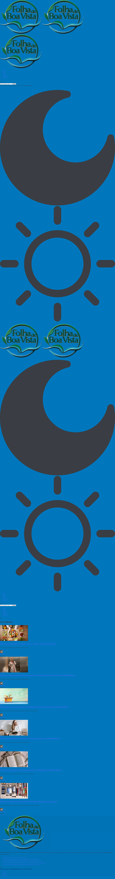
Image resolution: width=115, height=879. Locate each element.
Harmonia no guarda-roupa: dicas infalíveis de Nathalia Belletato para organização (28, 802)
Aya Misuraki (3, 654)
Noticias (1, 641)
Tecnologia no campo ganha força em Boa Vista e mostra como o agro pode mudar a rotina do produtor (24, 862)
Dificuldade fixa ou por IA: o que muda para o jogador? (14, 857)
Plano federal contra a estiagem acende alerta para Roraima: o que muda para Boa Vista (21, 864)
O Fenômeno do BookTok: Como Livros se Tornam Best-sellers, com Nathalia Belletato (29, 738)
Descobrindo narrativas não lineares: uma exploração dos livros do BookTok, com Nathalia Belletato (34, 707)
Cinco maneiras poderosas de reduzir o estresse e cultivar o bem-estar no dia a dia (28, 644)
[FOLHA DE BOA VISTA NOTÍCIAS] (57, 34)
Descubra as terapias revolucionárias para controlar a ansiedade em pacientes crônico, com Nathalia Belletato (37, 675)
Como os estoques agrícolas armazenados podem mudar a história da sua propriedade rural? (22, 861)
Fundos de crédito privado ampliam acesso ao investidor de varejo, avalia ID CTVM (20, 859)
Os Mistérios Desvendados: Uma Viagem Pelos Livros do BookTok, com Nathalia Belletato (31, 770)
